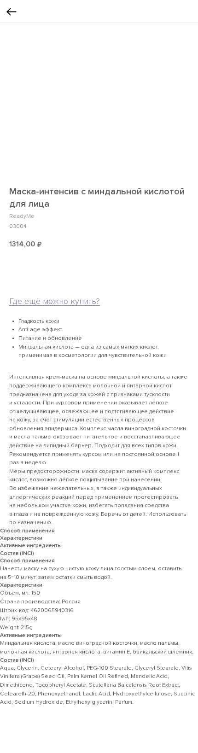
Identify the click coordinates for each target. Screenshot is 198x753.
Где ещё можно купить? (54, 302)
